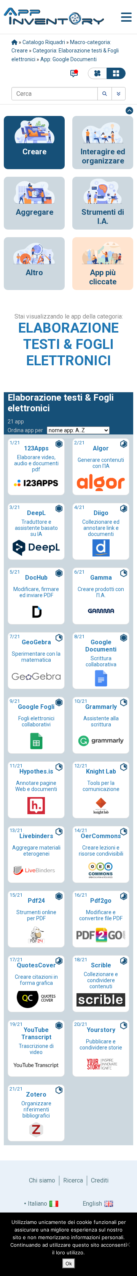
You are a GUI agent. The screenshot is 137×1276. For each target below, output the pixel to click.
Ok (68, 1263)
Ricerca (73, 1180)
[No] (127, 1244)
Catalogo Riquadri (43, 42)
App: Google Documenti (68, 59)
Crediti (99, 1180)
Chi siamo (42, 1180)
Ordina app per (25, 430)
